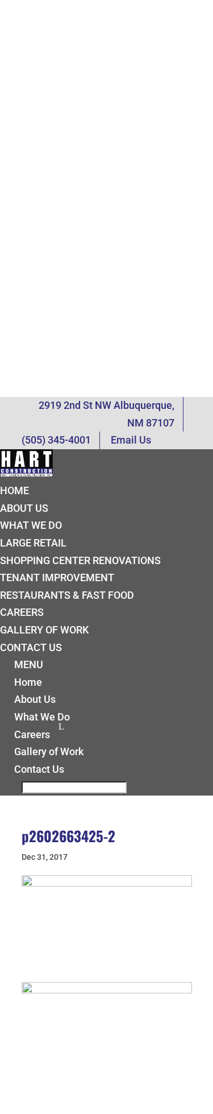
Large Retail (33, 543)
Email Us (131, 440)
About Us (24, 508)
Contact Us (31, 647)
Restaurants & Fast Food (67, 595)
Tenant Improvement (57, 577)
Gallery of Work (44, 630)
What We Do (31, 525)
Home (14, 490)
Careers (22, 612)
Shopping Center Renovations (80, 560)
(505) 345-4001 (56, 440)
